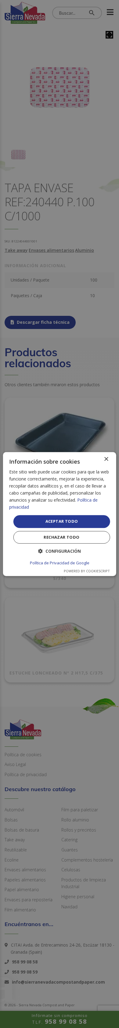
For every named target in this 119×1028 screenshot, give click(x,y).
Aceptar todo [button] (61, 521)
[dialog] (59, 514)
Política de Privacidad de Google (59, 563)
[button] (59, 551)
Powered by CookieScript (87, 571)
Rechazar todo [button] (61, 537)
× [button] (106, 459)
